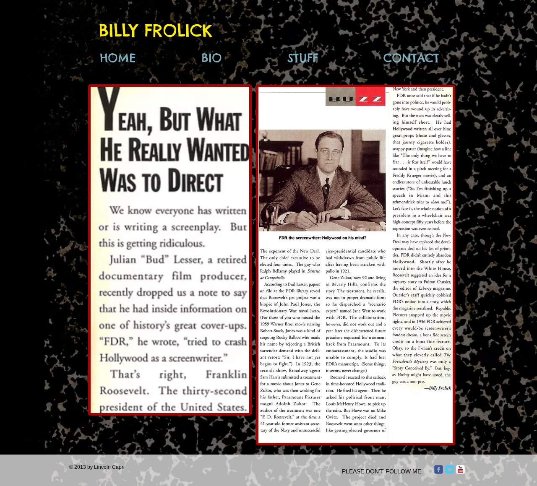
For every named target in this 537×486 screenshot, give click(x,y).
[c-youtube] (460, 469)
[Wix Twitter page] (449, 469)
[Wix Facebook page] (438, 469)
